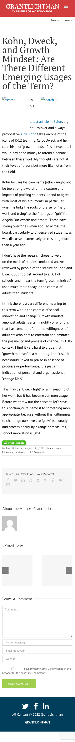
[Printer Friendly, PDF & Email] (14, 443)
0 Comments (38, 452)
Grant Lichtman (13, 448)
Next (67, 20)
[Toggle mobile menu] (66, 6)
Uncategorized (21, 452)
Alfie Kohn (28, 134)
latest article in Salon (46, 121)
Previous (56, 20)
